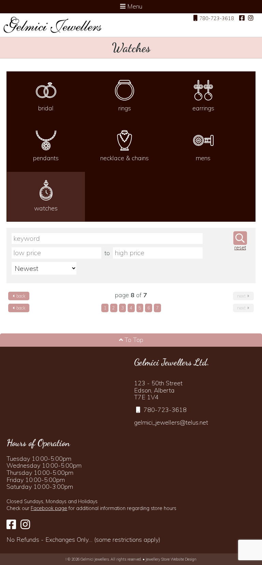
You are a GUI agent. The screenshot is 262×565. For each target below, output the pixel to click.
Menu (134, 6)
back (20, 296)
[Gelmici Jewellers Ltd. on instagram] (250, 18)
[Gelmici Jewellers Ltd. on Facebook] (242, 18)
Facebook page (49, 508)
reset (240, 248)
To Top (133, 340)
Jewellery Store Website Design (171, 559)
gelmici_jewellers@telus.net (171, 422)
